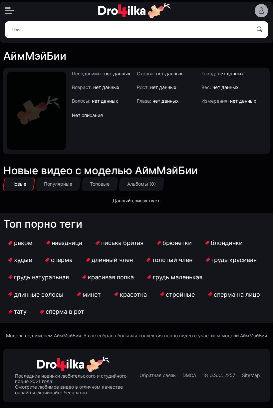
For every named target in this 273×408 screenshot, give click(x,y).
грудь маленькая (177, 277)
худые (23, 259)
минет (92, 294)
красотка (133, 294)
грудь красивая (234, 259)
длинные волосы (39, 294)
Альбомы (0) (141, 184)
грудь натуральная (41, 277)
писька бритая (122, 242)
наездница (67, 242)
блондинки (227, 242)
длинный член (112, 259)
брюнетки (177, 242)
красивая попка (111, 277)
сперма (62, 259)
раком (23, 242)
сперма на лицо (237, 294)
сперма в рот (65, 311)
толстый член (172, 259)
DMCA (189, 375)
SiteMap (251, 375)
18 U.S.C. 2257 (219, 375)
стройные (180, 294)
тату (20, 311)
